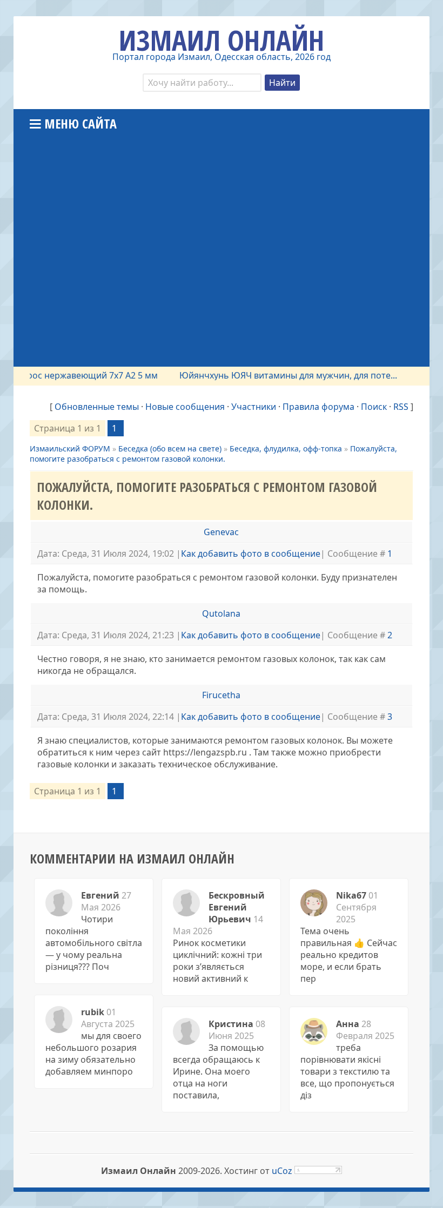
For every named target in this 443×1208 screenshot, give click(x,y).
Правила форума (318, 407)
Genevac (221, 532)
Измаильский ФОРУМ (70, 448)
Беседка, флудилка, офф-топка (286, 448)
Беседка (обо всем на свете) (170, 448)
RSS (400, 407)
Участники (253, 407)
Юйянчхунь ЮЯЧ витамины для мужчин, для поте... (278, 375)
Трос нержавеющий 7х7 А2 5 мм (79, 375)
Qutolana (221, 613)
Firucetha (221, 695)
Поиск (374, 407)
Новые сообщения (185, 407)
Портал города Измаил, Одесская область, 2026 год (221, 57)
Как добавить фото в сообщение (250, 553)
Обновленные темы (97, 407)
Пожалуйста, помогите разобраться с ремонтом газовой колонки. (213, 453)
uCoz (282, 1171)
